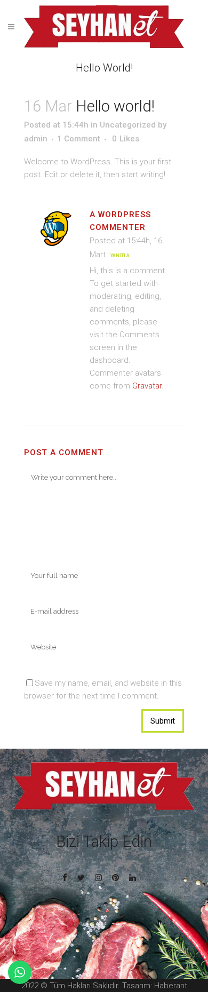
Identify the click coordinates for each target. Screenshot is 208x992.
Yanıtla (120, 255)
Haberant (170, 985)
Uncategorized (128, 125)
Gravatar (147, 386)
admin (35, 139)
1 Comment (78, 139)
